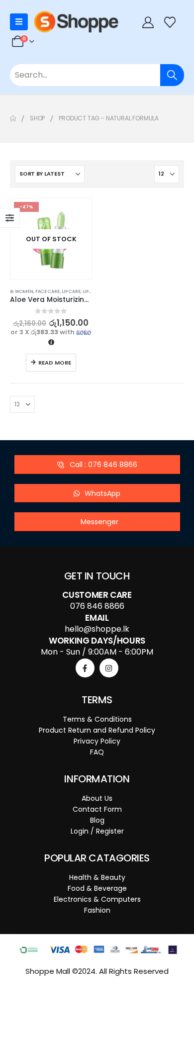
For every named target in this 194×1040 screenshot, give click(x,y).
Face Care (47, 291)
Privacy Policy (97, 741)
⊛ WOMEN (21, 291)
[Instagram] (108, 668)
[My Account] (148, 22)
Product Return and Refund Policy (97, 730)
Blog (97, 820)
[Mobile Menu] (19, 21)
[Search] (172, 75)
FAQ (97, 752)
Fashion (97, 910)
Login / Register (97, 831)
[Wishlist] (170, 22)
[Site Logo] (76, 21)
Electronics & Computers (97, 899)
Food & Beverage (97, 888)
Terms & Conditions (97, 719)
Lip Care (71, 291)
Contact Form (97, 809)
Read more (54, 363)
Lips (87, 291)
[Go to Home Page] (13, 118)
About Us (97, 798)
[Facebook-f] (85, 668)
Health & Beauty (97, 877)
